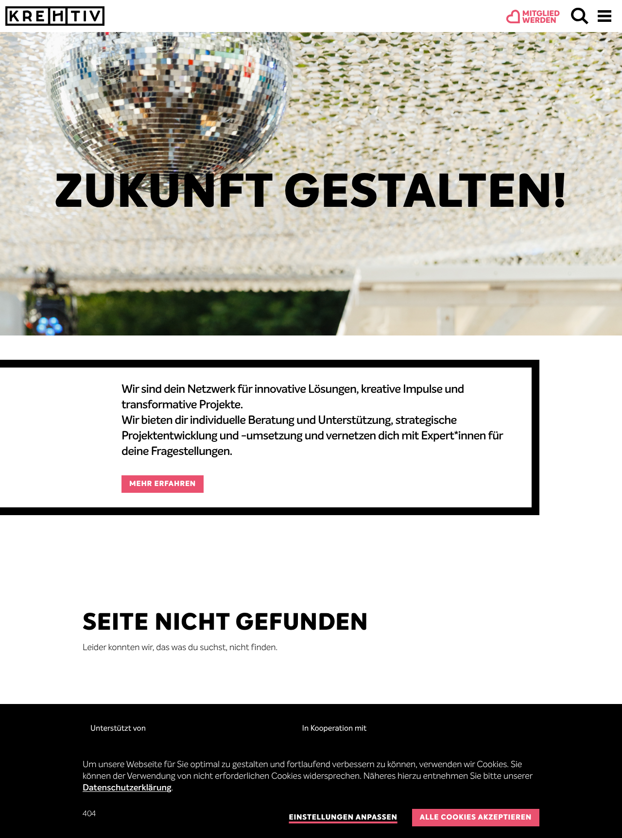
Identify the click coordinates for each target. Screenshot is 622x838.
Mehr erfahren (162, 484)
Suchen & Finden (579, 16)
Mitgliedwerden (541, 17)
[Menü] (604, 16)
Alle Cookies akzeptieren (476, 817)
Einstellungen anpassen (343, 817)
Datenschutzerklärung (127, 788)
